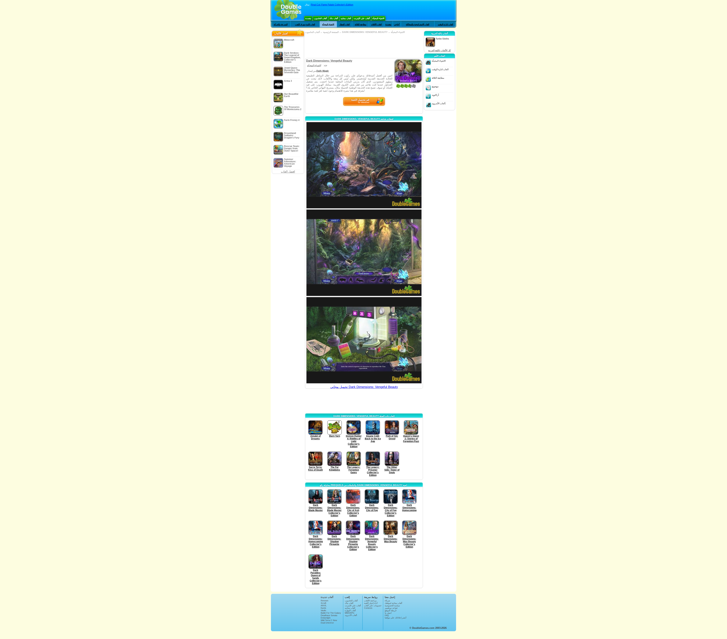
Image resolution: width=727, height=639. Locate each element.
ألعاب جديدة (327, 597)
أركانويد (435, 95)
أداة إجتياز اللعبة (371, 603)
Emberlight (325, 618)
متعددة (308, 18)
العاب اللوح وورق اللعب (305, 24)
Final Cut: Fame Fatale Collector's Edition (332, 4)
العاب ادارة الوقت (445, 24)
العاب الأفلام (376, 24)
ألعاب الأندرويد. (439, 103)
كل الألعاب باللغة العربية (439, 50)
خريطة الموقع (391, 610)
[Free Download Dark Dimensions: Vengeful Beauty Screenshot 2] (364, 252)
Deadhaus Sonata (329, 615)
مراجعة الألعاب (370, 600)
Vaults (323, 610)
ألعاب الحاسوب (320, 18)
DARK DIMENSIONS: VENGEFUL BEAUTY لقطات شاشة (364, 119)
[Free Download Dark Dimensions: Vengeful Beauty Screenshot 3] (364, 340)
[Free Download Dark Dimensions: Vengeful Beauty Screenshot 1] (364, 165)
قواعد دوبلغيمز (391, 608)
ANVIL (324, 605)
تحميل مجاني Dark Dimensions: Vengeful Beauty (364, 387)
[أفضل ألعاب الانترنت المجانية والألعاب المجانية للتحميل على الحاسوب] (287, 10)
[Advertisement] (364, 45)
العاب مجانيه (346, 18)
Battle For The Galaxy (331, 613)
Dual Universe (327, 623)
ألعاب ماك (333, 18)
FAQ (387, 615)
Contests (368, 608)
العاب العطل (344, 24)
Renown (324, 600)
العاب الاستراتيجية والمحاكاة (417, 24)
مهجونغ (435, 86)
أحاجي (396, 24)
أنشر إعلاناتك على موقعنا (395, 617)
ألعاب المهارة (350, 610)
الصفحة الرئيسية (331, 32)
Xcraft (323, 603)
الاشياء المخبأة (378, 18)
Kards (323, 608)
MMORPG (349, 613)
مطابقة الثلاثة (360, 24)
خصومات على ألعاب (372, 605)
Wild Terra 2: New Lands (329, 621)
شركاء (387, 600)
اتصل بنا (388, 613)
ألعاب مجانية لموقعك (393, 603)
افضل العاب (288, 171)
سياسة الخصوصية (392, 605)
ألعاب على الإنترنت (362, 18)
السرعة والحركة (281, 24)
